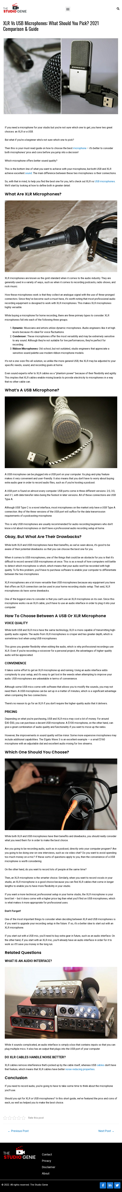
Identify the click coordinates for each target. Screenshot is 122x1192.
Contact (47, 1154)
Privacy (46, 1160)
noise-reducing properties (80, 1069)
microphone (80, 148)
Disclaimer (48, 1167)
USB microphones (105, 181)
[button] (68, 9)
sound (28, 173)
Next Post (106, 1131)
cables (101, 1065)
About (45, 1173)
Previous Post (18, 1131)
